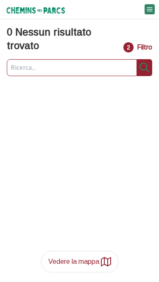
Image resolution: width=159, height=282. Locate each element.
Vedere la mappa (73, 261)
